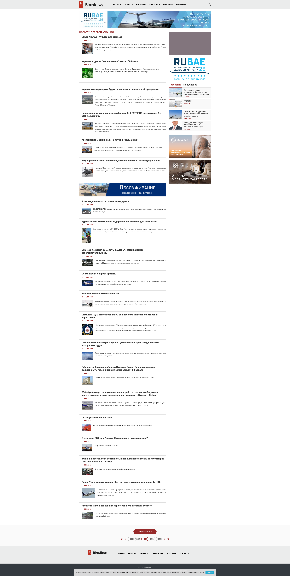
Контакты (181, 5)
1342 (137, 539)
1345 (159, 539)
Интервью (141, 5)
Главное (117, 5)
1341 (130, 539)
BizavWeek (168, 5)
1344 (152, 539)
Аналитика (154, 5)
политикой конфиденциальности (192, 572)
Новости (129, 5)
